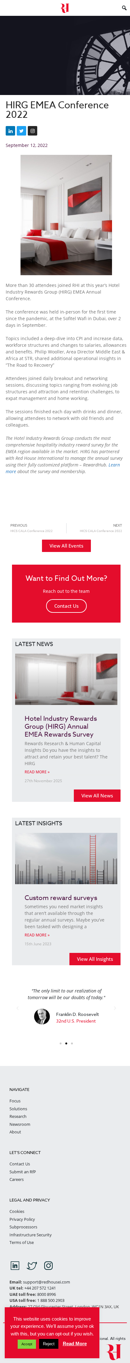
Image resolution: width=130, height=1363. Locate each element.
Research (18, 1116)
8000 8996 (46, 1294)
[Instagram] (32, 131)
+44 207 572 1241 (40, 1288)
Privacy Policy (22, 1219)
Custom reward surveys (61, 897)
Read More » (37, 772)
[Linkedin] (10, 131)
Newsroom (19, 1124)
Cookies (16, 1211)
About (15, 1132)
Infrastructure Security (30, 1235)
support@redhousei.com (46, 1282)
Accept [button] (26, 1344)
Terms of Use (21, 1242)
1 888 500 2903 (50, 1300)
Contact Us (66, 606)
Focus (15, 1101)
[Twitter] (21, 131)
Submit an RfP (22, 1172)
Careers (16, 1179)
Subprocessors (23, 1227)
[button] (17, 1007)
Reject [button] (49, 1343)
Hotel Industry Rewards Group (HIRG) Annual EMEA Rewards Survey (61, 726)
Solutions (18, 1109)
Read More (75, 1343)
